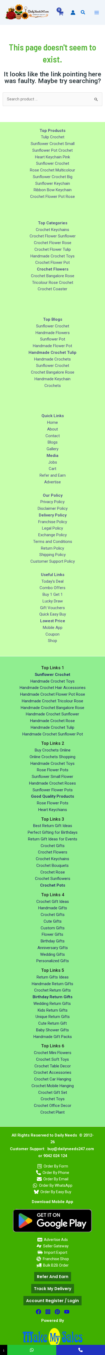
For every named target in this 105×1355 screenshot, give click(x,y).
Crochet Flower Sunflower (53, 236)
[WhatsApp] (31, 1350)
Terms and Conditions (52, 541)
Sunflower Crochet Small (53, 143)
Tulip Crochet (52, 137)
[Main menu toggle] (96, 12)
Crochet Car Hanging (52, 1079)
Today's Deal (52, 581)
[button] (83, 12)
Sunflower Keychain (52, 183)
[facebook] (38, 1311)
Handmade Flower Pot (52, 345)
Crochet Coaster (52, 289)
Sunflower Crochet (52, 163)
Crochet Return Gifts (52, 990)
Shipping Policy (52, 554)
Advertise (52, 482)
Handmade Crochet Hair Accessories (53, 687)
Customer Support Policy (52, 561)
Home (52, 422)
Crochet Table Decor (52, 1066)
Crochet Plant (52, 1112)
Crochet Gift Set (52, 1092)
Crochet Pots (52, 885)
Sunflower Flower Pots (53, 790)
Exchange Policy (52, 534)
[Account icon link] (73, 12)
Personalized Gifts (52, 960)
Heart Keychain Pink (52, 157)
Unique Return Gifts (53, 1016)
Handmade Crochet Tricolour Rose (52, 701)
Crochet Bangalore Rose (52, 275)
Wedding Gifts (52, 954)
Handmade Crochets (52, 359)
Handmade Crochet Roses (52, 783)
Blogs (53, 442)
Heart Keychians (52, 809)
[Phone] (80, 1350)
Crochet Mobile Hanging (53, 1085)
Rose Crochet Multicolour (52, 170)
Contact (53, 435)
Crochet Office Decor (52, 1105)
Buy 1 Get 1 (53, 594)
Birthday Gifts (53, 941)
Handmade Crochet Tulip (52, 727)
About (52, 429)
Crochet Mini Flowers (52, 1052)
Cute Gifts (53, 921)
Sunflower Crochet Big (52, 176)
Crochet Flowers (52, 852)
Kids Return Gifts (53, 1010)
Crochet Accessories (52, 1072)
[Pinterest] (57, 1311)
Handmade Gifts (52, 908)
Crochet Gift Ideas (52, 901)
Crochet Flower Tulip (52, 249)
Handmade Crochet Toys (52, 256)
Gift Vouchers (52, 607)
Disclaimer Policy (53, 508)
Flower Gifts (52, 934)
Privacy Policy (52, 501)
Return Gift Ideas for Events (52, 839)
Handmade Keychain (52, 379)
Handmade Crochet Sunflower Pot (52, 734)
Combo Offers (52, 587)
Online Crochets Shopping (52, 756)
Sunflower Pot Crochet (52, 150)
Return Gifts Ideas (53, 977)
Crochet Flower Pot (52, 262)
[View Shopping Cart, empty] (60, 16)
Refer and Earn (53, 475)
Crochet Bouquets (52, 865)
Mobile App (52, 627)
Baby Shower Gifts (52, 1030)
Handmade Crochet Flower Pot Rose (52, 694)
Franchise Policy (52, 521)
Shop (52, 640)
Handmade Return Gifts (52, 983)
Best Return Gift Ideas (52, 825)
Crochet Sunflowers (52, 878)
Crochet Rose (52, 872)
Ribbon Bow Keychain (53, 189)
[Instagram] (48, 1311)
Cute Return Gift (52, 1023)
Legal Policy (52, 528)
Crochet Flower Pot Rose (52, 196)
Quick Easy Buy (52, 614)
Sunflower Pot (52, 339)
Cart (52, 468)
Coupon (53, 634)
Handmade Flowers (53, 332)
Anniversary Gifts (52, 947)
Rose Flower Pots (52, 769)
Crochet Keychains (52, 229)
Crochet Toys (53, 1098)
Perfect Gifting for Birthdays (53, 832)
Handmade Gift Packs (52, 1036)
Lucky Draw (53, 601)
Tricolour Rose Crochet (52, 282)
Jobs (52, 462)
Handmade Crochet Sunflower (52, 714)
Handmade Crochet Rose (52, 720)
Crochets (52, 385)
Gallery (52, 449)
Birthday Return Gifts (52, 996)
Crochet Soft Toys (52, 1059)
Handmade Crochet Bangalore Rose (52, 707)
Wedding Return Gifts (52, 1003)
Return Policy (52, 548)
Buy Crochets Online (53, 750)
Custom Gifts (53, 928)
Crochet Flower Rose (52, 242)
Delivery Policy (52, 515)
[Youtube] (66, 1311)
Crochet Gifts (53, 845)
